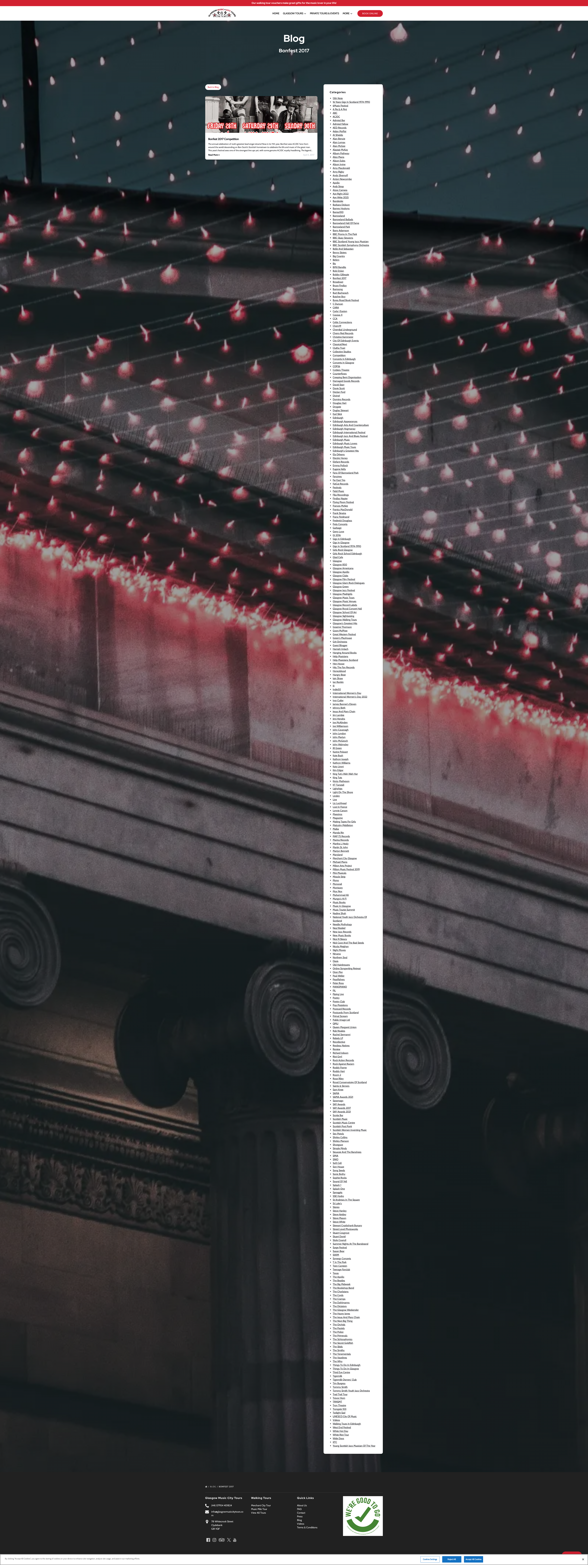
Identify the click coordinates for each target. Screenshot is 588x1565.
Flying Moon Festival (343, 502)
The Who (337, 1361)
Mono (336, 880)
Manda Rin (338, 832)
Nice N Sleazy (340, 939)
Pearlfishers (339, 979)
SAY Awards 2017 (342, 1108)
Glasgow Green (341, 586)
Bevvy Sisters (340, 252)
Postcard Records (342, 1008)
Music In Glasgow (342, 906)
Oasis (335, 961)
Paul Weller (338, 975)
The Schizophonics (342, 1339)
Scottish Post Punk (342, 1126)
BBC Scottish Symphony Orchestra (351, 245)
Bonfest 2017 (339, 278)
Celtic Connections (342, 322)
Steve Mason (339, 1218)
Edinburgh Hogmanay (344, 428)
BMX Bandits (339, 267)
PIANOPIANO (340, 986)
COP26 (336, 366)
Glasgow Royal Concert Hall (347, 608)
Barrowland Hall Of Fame (346, 223)
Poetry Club (339, 1001)
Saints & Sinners (341, 1085)
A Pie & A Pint (340, 109)
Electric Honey (340, 458)
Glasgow (337, 560)
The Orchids (339, 1324)
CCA (335, 318)
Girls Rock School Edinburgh (347, 553)
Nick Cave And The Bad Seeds (348, 942)
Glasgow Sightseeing (343, 616)
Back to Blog (213, 87)
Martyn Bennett (341, 851)
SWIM (336, 1254)
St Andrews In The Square (346, 1199)
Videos (336, 1420)
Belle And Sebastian (343, 248)
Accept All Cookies (473, 1559)
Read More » (214, 154)
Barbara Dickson (341, 204)
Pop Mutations (340, 1005)
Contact (301, 1512)
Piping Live (338, 994)
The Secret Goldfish (343, 1342)
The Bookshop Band (343, 1287)
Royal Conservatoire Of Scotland (350, 1082)
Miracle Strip (339, 876)
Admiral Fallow (340, 124)
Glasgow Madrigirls (342, 593)
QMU (335, 1023)
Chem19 (337, 325)
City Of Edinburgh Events (346, 340)
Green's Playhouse (342, 638)
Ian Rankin (338, 682)
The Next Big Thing (342, 1320)
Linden (336, 795)
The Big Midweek (341, 1284)
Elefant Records (341, 461)
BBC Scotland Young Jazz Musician (351, 241)
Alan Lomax (339, 142)
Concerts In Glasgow (343, 362)
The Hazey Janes (341, 1313)
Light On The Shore (343, 792)
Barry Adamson (341, 230)
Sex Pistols (338, 1133)
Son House (338, 1166)
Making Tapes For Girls (344, 821)
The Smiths (339, 1350)
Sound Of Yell (340, 1181)
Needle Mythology (342, 924)
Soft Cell (337, 1163)
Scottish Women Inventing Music (350, 1130)
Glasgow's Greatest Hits (345, 623)
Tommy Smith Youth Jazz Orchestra (351, 1390)
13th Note (338, 98)
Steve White (339, 1221)
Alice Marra (338, 157)
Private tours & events (324, 13)
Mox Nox (337, 891)
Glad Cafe (338, 557)
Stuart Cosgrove (341, 1232)
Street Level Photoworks (345, 1229)
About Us (302, 1505)
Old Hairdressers (341, 964)
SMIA (335, 1155)
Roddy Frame (340, 1067)
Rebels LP (338, 1038)
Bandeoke (338, 201)
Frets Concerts (340, 524)
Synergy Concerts (342, 1258)
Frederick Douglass (342, 520)
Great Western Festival (344, 634)
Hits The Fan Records (344, 667)
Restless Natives (341, 1045)
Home (275, 13)
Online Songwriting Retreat (347, 968)
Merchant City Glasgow (345, 858)
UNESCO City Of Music (345, 1416)
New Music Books (342, 935)
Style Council (339, 1240)
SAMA (336, 1093)
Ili (333, 685)
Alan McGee (339, 146)
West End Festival (342, 1427)
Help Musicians (340, 656)
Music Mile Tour (259, 1509)
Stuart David (339, 1236)
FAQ (299, 1509)
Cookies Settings (430, 1559)
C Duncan (338, 303)
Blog (213, 1486)
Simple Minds (340, 1148)
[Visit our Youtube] (234, 1540)
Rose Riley (338, 1078)
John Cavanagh (341, 729)
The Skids (338, 1346)
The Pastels (339, 1328)
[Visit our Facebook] (208, 1540)
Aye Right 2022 (341, 193)
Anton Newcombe (342, 179)
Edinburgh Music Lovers (345, 443)
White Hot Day (340, 1431)
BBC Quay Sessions (343, 237)
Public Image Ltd (341, 1019)
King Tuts (337, 777)
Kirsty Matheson (341, 781)
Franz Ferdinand (341, 516)
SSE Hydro (338, 1196)
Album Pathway (341, 153)
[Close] (583, 1559)
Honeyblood (339, 671)
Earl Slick (337, 414)
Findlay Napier (340, 498)
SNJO (335, 1159)
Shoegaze (338, 1144)
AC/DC (336, 116)
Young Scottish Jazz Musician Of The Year (354, 1445)
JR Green (337, 748)
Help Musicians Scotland (345, 660)
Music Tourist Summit (344, 909)
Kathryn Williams (341, 762)
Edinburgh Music (341, 439)
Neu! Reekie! (339, 928)
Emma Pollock (340, 465)
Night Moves (339, 950)
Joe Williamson (340, 726)
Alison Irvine (339, 164)
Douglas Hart (339, 403)
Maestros (337, 814)
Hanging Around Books (345, 652)
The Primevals (340, 1335)
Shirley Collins (340, 1137)
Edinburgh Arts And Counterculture (351, 425)
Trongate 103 (339, 1409)
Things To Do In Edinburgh (346, 1365)
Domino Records (341, 399)
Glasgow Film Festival (344, 579)
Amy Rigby (338, 171)
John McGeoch (340, 740)
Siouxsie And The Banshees (347, 1152)
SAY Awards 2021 (342, 1111)
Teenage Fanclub (341, 1269)
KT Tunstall (338, 784)
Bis (334, 263)
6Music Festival (340, 105)
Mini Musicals (339, 873)
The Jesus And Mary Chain (346, 1317)
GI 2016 (337, 535)
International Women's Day (347, 693)
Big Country (339, 256)
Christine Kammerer (343, 336)
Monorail (337, 884)
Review (336, 1049)
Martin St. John (340, 847)
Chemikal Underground (345, 329)
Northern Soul (340, 957)
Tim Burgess (339, 1383)
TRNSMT (337, 1401)
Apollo (336, 182)
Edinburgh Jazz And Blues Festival (350, 436)
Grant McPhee (340, 630)
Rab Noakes (339, 1030)
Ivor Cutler (338, 700)
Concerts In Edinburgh (344, 359)
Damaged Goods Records (346, 381)
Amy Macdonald (341, 168)
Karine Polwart (340, 751)
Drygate (337, 406)
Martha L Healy (341, 843)
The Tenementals (342, 1354)
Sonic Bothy (339, 1174)
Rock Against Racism (343, 1063)
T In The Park (339, 1262)
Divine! (336, 395)
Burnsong (338, 289)
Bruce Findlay (340, 285)
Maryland (338, 854)
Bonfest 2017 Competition (223, 139)
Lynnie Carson (340, 810)
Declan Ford (339, 392)
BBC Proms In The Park (345, 234)
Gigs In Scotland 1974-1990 (347, 546)
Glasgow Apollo (341, 571)
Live (335, 799)
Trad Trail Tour (340, 1394)
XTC (335, 1442)
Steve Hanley (340, 1210)
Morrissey (338, 887)
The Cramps (339, 1298)
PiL (334, 990)
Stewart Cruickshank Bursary (347, 1225)
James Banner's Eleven (344, 704)
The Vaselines (340, 1357)
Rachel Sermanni (341, 1034)
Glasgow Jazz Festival (344, 590)
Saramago (338, 1100)
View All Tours (258, 1512)
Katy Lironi (338, 766)
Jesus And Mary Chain (344, 711)
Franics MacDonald (342, 509)
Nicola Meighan (341, 946)
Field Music (338, 491)
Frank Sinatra (339, 513)
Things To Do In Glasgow (346, 1368)
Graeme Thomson (342, 627)
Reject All (452, 1559)
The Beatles (339, 1280)
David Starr (338, 384)
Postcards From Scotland (346, 1012)
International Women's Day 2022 (350, 696)
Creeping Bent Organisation (347, 377)
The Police (338, 1331)
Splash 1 (337, 1185)
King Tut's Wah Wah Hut (345, 773)
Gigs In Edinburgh (342, 538)
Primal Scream (340, 1016)
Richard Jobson (340, 1052)
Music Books (339, 902)
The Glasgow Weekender (346, 1309)
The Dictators (340, 1306)
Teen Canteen (340, 1265)
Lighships (337, 788)
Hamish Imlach (340, 649)
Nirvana (337, 953)
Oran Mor (338, 972)
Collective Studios (342, 351)
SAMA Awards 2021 (343, 1097)
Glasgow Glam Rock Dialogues (349, 582)
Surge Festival (340, 1247)
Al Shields (338, 135)
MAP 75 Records (341, 836)
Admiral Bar (339, 120)
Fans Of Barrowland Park (345, 472)
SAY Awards (339, 1104)
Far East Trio (339, 480)
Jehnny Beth (339, 707)
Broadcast (338, 281)
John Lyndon (339, 733)
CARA (336, 307)
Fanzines (337, 476)
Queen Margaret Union (344, 1027)
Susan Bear (338, 1251)
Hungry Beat (339, 674)
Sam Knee (338, 1089)
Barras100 (338, 212)
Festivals (337, 487)
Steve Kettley (339, 1214)
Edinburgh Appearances (345, 421)
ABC (335, 113)
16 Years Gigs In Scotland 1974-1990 (351, 102)
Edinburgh (338, 417)
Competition (339, 355)
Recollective (339, 1041)
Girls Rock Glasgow (343, 549)
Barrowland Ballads (343, 219)
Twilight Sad (339, 1412)
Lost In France (340, 806)
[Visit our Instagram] (214, 1540)
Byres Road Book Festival (346, 300)
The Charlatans (341, 1291)
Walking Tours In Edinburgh (347, 1423)
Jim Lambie (338, 715)
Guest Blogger (340, 645)
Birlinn (336, 259)
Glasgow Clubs (340, 575)
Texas (336, 1273)
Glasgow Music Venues (344, 601)
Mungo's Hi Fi (340, 898)
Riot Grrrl (337, 1056)
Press (300, 1516)
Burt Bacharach (341, 292)
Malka (336, 828)
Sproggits (337, 1192)
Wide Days (338, 1438)
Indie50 (337, 689)
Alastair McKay (340, 149)
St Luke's (337, 1203)
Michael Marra (340, 862)
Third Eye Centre (341, 1372)
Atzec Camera (340, 190)
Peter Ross (338, 983)
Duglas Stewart (341, 410)
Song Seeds (339, 1170)
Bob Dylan (338, 270)
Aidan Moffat (339, 131)
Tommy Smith (340, 1387)
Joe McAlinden (340, 722)
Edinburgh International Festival (349, 432)
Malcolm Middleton (343, 825)
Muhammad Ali (341, 895)
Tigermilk (337, 1376)
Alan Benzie (339, 138)
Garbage (337, 527)
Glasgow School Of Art (344, 612)
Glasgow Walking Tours (345, 619)
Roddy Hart (339, 1071)
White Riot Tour (341, 1434)
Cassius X (337, 314)
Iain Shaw (338, 678)
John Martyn (339, 737)
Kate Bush (338, 755)
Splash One (339, 1188)
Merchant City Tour (261, 1505)
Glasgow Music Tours (343, 597)
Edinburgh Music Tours (344, 447)
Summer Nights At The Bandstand (350, 1243)
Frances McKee (340, 505)
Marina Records (341, 839)
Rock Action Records (343, 1060)
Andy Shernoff (340, 175)
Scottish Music (340, 1119)
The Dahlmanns (341, 1302)
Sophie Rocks (340, 1177)
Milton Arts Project (342, 865)
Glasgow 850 (340, 564)
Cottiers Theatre (341, 370)
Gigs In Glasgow (341, 542)
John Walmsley (340, 744)
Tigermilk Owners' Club (345, 1379)
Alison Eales (339, 160)
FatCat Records (340, 483)
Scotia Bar (338, 1115)
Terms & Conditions (307, 1527)
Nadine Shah (339, 913)
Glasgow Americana (343, 568)
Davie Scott (339, 388)
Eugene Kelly (339, 469)
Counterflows (340, 373)
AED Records (340, 127)
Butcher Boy (339, 296)
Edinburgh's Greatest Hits (346, 450)
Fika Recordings (341, 494)
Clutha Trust (339, 348)
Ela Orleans (339, 454)
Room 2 (337, 1074)
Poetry (336, 997)
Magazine (338, 817)
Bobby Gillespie (341, 274)
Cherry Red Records (343, 333)
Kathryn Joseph (341, 759)
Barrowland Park (341, 226)
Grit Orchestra (340, 641)
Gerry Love (338, 531)
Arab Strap (338, 186)
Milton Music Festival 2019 (346, 869)
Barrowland (339, 215)
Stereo (336, 1207)
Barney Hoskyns (341, 208)
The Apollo (338, 1276)
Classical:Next (340, 344)
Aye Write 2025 (341, 197)
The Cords (338, 1295)
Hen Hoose (338, 663)
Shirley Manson (341, 1141)
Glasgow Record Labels (345, 605)
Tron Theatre (339, 1405)
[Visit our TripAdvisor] (222, 1540)
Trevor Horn (339, 1398)
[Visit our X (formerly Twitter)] (229, 1540)
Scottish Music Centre (344, 1122)
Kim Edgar (338, 770)
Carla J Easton (340, 311)
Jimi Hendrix (339, 718)
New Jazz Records (342, 931)
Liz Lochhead (340, 803)
